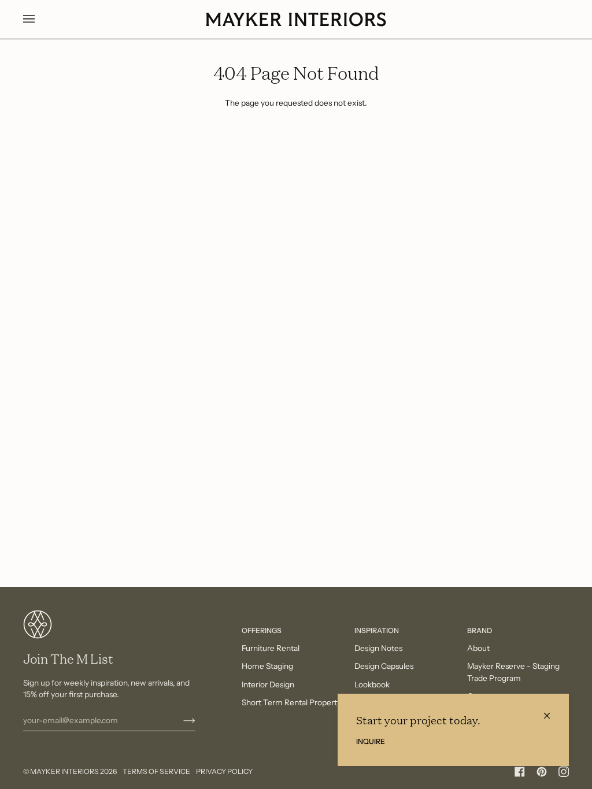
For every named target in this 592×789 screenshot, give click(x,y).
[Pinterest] (541, 771)
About (478, 648)
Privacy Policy (224, 771)
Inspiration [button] (376, 630)
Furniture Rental (270, 648)
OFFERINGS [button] (262, 630)
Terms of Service (156, 771)
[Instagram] (563, 771)
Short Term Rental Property (291, 702)
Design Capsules (383, 666)
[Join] (180, 720)
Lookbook (372, 684)
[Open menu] (40, 19)
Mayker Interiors (64, 771)
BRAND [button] (479, 630)
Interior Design (268, 684)
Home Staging (267, 666)
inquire (370, 741)
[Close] (552, 711)
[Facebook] (520, 771)
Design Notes (378, 648)
